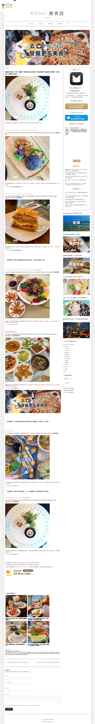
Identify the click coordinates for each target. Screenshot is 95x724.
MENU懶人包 (65, 366)
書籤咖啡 (36, 653)
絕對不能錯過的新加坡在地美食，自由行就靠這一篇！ (30, 260)
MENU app (67, 348)
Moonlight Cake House (16, 653)
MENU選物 (65, 369)
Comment (7, 694)
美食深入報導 (17, 651)
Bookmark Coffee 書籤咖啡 (26, 652)
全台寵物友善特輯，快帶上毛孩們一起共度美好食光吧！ (18, 662)
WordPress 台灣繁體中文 (68, 392)
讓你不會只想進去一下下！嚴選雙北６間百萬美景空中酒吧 (31, 491)
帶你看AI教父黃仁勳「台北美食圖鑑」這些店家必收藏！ (47, 662)
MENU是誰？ (60, 23)
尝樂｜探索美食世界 (16, 186)
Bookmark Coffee (18, 652)
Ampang (13, 652)
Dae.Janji (32, 652)
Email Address (8, 682)
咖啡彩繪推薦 (28, 653)
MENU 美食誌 (47, 13)
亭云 (9, 649)
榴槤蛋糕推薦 (45, 653)
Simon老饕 (14, 388)
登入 (64, 386)
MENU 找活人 (67, 350)
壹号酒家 (32, 653)
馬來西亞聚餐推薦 (24, 654)
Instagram (30, 23)
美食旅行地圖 (67, 356)
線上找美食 (50, 23)
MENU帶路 (65, 364)
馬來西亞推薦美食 (10, 654)
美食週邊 (66, 362)
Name (6, 676)
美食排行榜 (67, 354)
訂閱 (68, 388)
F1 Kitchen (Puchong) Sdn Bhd (39, 652)
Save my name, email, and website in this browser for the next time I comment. (23, 705)
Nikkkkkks (14, 554)
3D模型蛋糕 (9, 652)
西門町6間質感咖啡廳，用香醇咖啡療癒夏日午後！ (75, 199)
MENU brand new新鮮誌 (68, 344)
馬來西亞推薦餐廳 (17, 654)
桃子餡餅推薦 (40, 653)
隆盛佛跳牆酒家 (51, 653)
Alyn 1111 (14, 485)
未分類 (64, 371)
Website (7, 688)
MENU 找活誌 (66, 346)
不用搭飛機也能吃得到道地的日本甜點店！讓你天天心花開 (31, 421)
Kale (52, 719)
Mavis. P (13, 324)
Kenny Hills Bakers (8, 653)
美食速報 (66, 360)
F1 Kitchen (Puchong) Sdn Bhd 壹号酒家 (52, 652)
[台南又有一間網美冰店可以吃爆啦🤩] (84, 155)
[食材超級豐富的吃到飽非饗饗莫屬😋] (76, 140)
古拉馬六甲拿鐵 (23, 653)
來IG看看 (77, 160)
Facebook (40, 23)
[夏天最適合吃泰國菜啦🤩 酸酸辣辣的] (84, 148)
